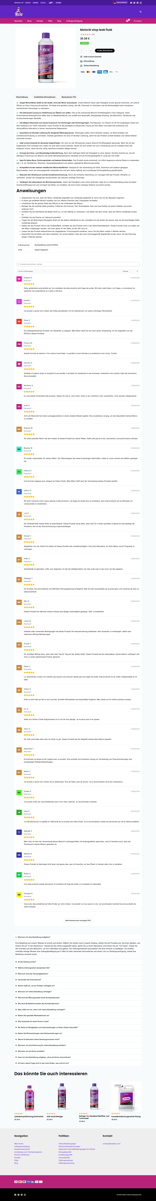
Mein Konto (18, 1144)
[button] (141, 11)
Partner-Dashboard (22, 1155)
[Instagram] (134, 3)
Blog (59, 21)
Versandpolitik (64, 1158)
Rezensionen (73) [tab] (69, 97)
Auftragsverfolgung (74, 21)
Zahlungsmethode (66, 1160)
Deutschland (122, 2)
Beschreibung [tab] (22, 97)
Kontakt (40, 21)
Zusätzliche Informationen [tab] (44, 97)
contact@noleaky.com (111, 1144)
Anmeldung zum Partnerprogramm (28, 1152)
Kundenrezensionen (22, 1149)
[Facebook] (131, 3)
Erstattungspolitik (65, 1155)
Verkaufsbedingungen (67, 1144)
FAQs (50, 21)
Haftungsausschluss (66, 1163)
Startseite (18, 21)
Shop (29, 21)
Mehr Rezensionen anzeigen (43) (78, 920)
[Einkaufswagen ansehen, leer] (127, 21)
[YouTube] (141, 3)
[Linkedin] (137, 3)
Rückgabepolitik (65, 1152)
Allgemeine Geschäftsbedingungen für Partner (77, 1149)
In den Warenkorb (104, 50)
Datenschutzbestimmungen (69, 1146)
